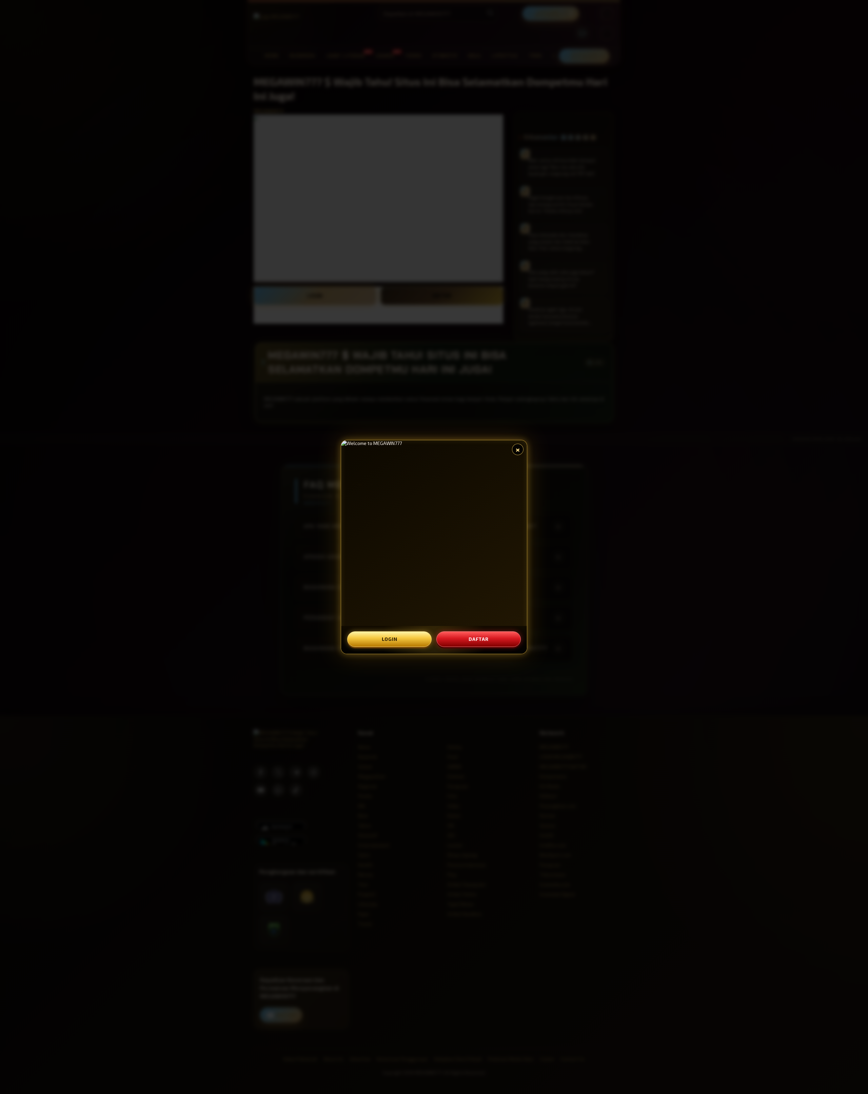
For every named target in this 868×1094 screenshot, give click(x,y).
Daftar (478, 639)
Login (389, 639)
